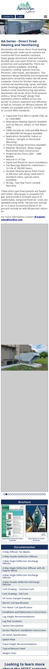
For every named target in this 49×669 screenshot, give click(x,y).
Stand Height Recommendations (19, 644)
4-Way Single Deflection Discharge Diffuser (20, 576)
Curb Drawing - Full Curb (15, 593)
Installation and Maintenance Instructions (24, 611)
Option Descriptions (12, 625)
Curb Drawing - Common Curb (18, 589)
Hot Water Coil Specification (17, 607)
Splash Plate (8, 639)
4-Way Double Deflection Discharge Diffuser (21, 583)
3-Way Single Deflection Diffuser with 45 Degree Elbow (23, 569)
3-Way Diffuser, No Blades (16, 551)
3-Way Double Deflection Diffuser (20, 556)
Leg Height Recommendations (18, 616)
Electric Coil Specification (15, 602)
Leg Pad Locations (12, 621)
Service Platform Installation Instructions (24, 630)
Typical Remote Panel (13, 648)
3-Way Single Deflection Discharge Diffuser (20, 562)
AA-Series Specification (14, 634)
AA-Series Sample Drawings (16, 598)
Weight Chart (9, 653)
